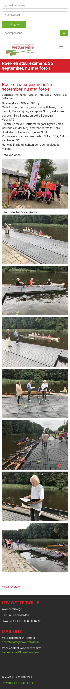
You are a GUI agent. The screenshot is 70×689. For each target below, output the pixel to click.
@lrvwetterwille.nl (20, 642)
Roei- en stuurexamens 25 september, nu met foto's (27, 87)
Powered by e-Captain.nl (17, 683)
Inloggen (14, 24)
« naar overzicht (12, 586)
